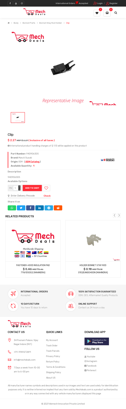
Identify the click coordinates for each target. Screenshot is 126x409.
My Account (52, 340)
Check (47, 196)
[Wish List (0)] (97, 13)
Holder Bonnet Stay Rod (93, 265)
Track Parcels (52, 351)
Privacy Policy (53, 356)
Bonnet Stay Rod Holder (50, 23)
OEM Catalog (32, 161)
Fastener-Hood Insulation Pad (33, 265)
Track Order (51, 345)
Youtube (91, 356)
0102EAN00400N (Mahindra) (93, 272)
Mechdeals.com (83, 389)
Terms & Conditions (55, 367)
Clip (68, 23)
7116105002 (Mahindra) (33, 272)
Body (16, 23)
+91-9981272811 (22, 352)
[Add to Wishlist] (46, 188)
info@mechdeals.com (24, 360)
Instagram (92, 361)
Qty (10, 188)
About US (50, 378)
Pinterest (91, 370)
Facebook (91, 366)
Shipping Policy (53, 372)
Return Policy (52, 361)
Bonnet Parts (29, 23)
